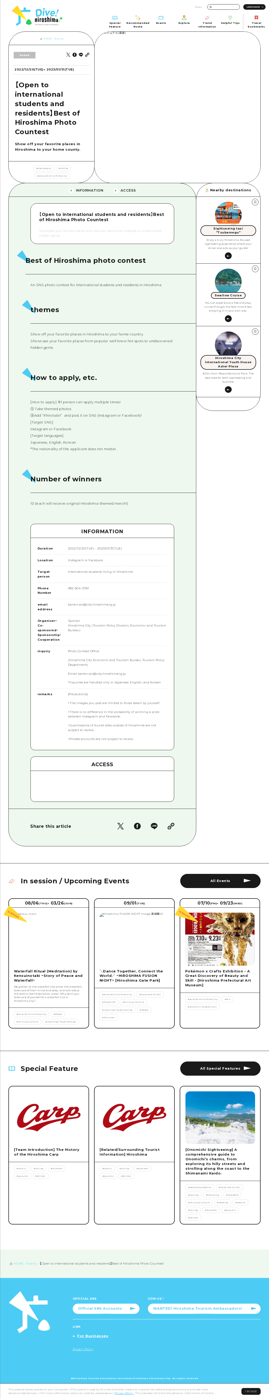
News (198, 7)
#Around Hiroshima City (52, 176)
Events (59, 38)
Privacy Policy (124, 1393)
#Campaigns (43, 168)
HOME (47, 38)
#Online (63, 168)
